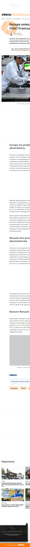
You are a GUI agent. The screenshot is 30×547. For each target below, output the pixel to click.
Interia (3, 19)
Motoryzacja (9, 19)
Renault (23, 388)
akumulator (14, 388)
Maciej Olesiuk (17, 33)
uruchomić (18, 325)
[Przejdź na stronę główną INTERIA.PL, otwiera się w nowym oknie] (6, 14)
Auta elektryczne (16, 19)
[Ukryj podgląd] (27, 524)
